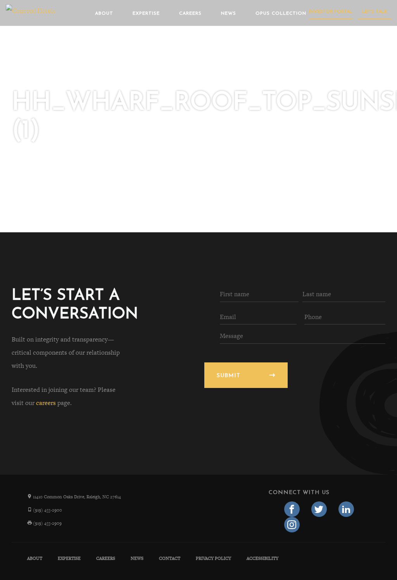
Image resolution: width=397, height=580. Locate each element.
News (228, 13)
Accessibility (262, 558)
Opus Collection (280, 13)
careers (46, 402)
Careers (190, 13)
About (104, 13)
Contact (169, 558)
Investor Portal (330, 11)
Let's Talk (374, 11)
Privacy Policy (213, 558)
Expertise (146, 13)
